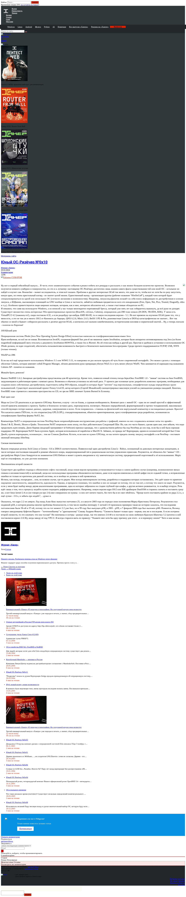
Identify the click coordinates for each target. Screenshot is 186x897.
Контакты (181, 884)
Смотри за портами (13, 567)
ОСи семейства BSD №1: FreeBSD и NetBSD (24, 647)
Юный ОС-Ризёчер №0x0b (17, 765)
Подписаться (25, 828)
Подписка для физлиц (177, 878)
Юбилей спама (11, 569)
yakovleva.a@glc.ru (31, 869)
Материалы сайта (8, 256)
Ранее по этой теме (14, 575)
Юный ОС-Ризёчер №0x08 (17, 802)
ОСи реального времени (16, 790)
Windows (11, 27)
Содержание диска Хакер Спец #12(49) (22, 634)
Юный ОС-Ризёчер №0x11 (17, 672)
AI (54, 27)
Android (28, 27)
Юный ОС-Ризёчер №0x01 (17, 752)
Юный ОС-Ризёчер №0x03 (17, 740)
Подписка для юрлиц (177, 880)
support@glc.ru (33, 867)
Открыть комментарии (10, 837)
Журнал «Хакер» (8, 268)
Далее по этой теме (14, 573)
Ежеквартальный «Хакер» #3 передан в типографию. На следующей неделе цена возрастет (44, 609)
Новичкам (62, 27)
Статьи (8, 549)
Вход (183, 4)
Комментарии (7, 272)
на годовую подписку (30, 5)
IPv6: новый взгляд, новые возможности (22, 685)
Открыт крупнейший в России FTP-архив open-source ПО (30, 622)
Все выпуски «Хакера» (78, 27)
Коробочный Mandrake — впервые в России (24, 659)
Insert (27, 895)
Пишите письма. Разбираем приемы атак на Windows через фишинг (29, 559)
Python (47, 27)
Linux (20, 27)
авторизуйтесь (7, 841)
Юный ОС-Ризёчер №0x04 (17, 777)
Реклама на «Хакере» (100, 27)
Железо (38, 27)
